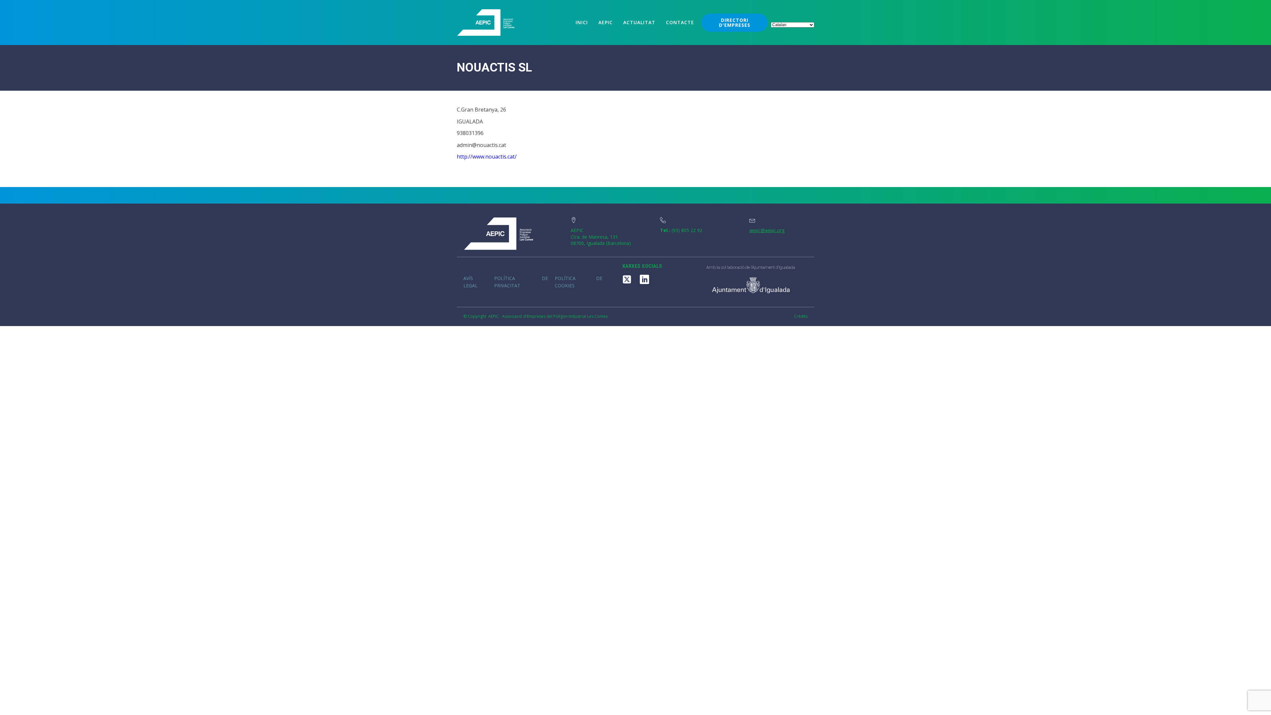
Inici (582, 22)
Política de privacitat (521, 282)
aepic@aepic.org (766, 230)
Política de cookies (578, 282)
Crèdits (801, 316)
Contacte (680, 22)
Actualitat (639, 22)
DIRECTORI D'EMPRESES (734, 22)
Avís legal (470, 282)
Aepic (605, 22)
